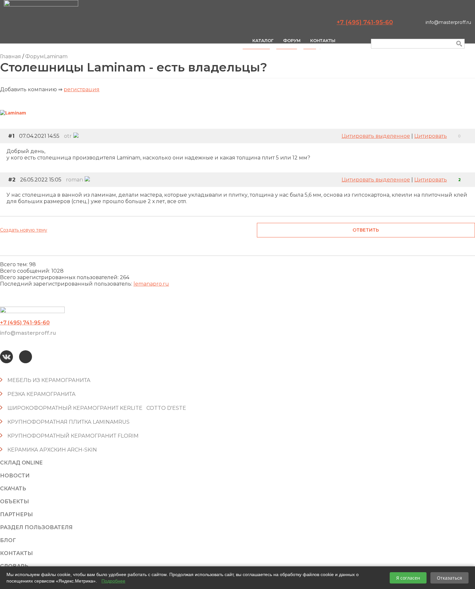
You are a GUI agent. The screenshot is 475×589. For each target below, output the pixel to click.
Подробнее (113, 581)
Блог (8, 540)
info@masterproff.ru (448, 22)
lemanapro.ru (151, 284)
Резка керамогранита (41, 394)
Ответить (366, 230)
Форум (292, 40)
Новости (15, 476)
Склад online (21, 463)
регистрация (82, 89)
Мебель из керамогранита (48, 380)
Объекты (14, 501)
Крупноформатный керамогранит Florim (73, 436)
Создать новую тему (23, 230)
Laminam (56, 56)
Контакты (322, 40)
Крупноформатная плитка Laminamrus (68, 422)
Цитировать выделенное (376, 136)
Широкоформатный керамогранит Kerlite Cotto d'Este (96, 408)
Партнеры (16, 514)
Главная (10, 56)
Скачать (13, 488)
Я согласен (408, 578)
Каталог (262, 40)
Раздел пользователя (36, 527)
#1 (11, 136)
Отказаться (449, 578)
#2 (12, 180)
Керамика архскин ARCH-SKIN (52, 450)
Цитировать (430, 136)
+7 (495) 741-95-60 (365, 22)
